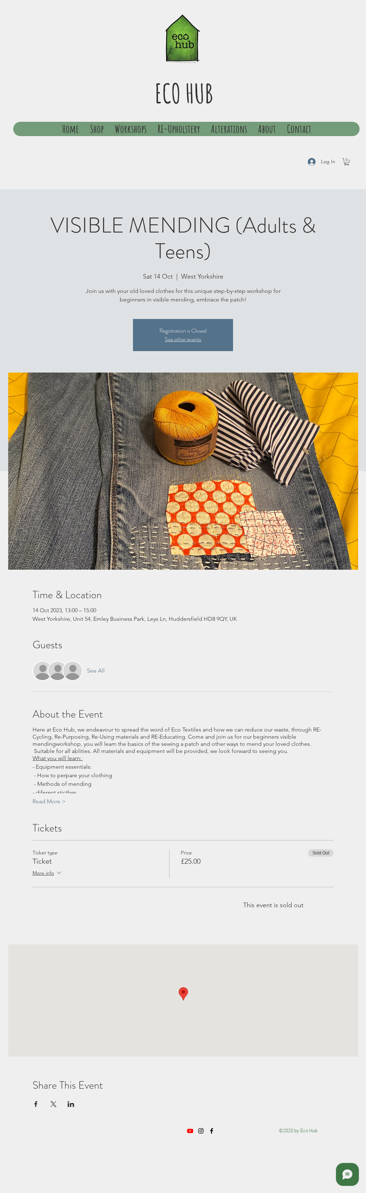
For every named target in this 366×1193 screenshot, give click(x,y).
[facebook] (211, 1130)
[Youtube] (190, 1130)
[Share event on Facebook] (36, 1104)
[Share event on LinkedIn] (71, 1104)
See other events (183, 339)
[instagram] (200, 1130)
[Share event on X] (53, 1104)
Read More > (49, 801)
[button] (346, 161)
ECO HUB (184, 93)
